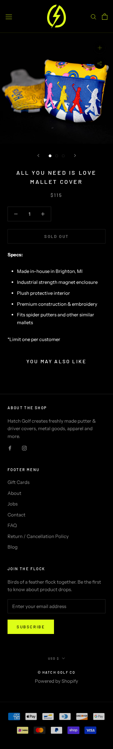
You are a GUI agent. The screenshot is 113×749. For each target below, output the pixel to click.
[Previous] (38, 155)
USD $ (53, 658)
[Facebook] (10, 448)
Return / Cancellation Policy (38, 536)
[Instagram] (24, 448)
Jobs (13, 504)
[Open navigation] (9, 16)
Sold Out (56, 236)
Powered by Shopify (56, 681)
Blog (13, 547)
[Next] (75, 155)
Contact (16, 515)
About (14, 493)
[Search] (93, 16)
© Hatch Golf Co (57, 672)
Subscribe (31, 626)
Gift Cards (19, 482)
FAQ (12, 525)
